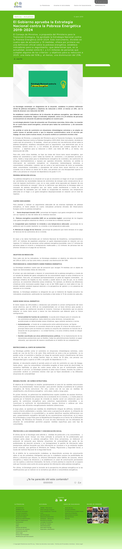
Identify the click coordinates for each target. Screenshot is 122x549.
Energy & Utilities (70, 509)
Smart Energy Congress (47, 509)
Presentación (20, 507)
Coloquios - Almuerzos (47, 518)
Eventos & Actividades (62, 5)
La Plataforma (45, 5)
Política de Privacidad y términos (65, 544)
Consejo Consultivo (21, 513)
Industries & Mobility (71, 513)
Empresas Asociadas (22, 511)
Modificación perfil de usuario (24, 536)
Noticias (67, 518)
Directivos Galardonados (23, 518)
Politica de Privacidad (22, 534)
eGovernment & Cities (71, 515)
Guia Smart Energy (45, 527)
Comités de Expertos (22, 515)
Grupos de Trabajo (21, 516)
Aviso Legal (19, 533)
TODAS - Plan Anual (46, 507)
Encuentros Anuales (46, 520)
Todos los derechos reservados (45, 544)
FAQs (17, 525)
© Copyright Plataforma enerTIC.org (24, 544)
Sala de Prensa (69, 516)
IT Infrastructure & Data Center (74, 511)
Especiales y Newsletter (47, 529)
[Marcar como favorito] (75, 483)
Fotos (17, 524)
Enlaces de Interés (21, 527)
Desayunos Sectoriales (47, 516)
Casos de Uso (69, 507)
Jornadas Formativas (46, 522)
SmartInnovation (45, 525)
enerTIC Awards (45, 515)
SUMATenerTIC (100, 5)
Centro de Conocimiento (82, 5)
